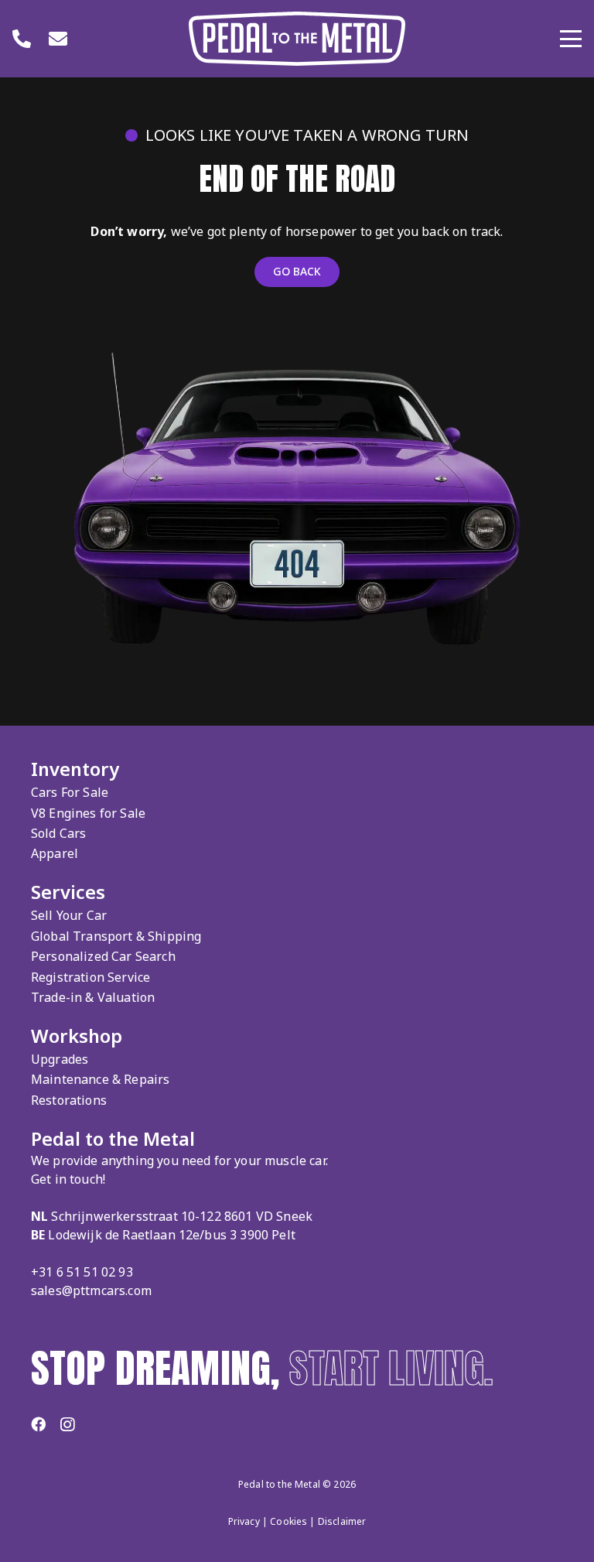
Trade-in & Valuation (93, 997)
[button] (571, 39)
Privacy (244, 1521)
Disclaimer (342, 1521)
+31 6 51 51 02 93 (82, 1271)
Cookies (288, 1521)
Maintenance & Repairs (100, 1079)
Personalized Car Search (103, 956)
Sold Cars (58, 833)
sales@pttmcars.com (91, 1290)
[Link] (21, 38)
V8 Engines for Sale (88, 813)
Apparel (54, 853)
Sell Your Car (69, 915)
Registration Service (90, 977)
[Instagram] (67, 1425)
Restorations (69, 1100)
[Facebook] (38, 1424)
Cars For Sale (69, 792)
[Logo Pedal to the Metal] (297, 39)
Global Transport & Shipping (116, 936)
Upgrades (59, 1059)
